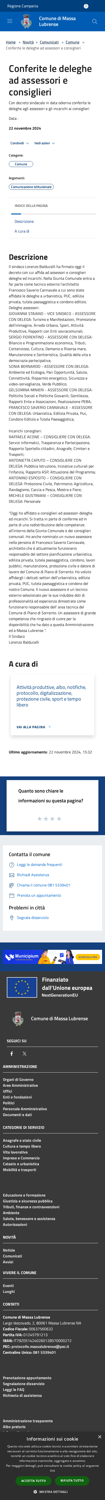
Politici (8, 1103)
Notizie (9, 1250)
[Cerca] (95, 21)
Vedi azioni (42, 143)
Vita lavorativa (15, 1152)
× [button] (99, 1437)
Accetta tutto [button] (33, 1481)
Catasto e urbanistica (21, 1164)
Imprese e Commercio (21, 1158)
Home (11, 42)
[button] (52, 1491)
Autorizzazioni (15, 1224)
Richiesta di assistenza (22, 1395)
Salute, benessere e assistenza (29, 1218)
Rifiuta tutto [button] (72, 1480)
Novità (28, 42)
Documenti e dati (17, 1115)
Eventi (8, 1285)
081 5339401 (44, 1352)
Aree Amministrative (20, 1085)
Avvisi (8, 1262)
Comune (72, 42)
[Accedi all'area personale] (86, 6)
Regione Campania (22, 6)
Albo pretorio (14, 1427)
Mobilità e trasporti (19, 1170)
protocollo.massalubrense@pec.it (40, 1346)
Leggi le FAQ (13, 1389)
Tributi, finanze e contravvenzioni (31, 1207)
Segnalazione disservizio (24, 1384)
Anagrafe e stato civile (22, 1140)
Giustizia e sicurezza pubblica (27, 1201)
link (52, 1470)
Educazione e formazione (24, 1195)
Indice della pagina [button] (31, 205)
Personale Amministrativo (25, 1109)
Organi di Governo (18, 1079)
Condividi (17, 143)
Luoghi (9, 1291)
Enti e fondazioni (17, 1097)
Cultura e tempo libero (22, 1146)
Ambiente (11, 1213)
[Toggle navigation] (10, 21)
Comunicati (49, 42)
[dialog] (52, 1466)
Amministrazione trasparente (28, 1421)
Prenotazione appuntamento (27, 1378)
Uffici (7, 1091)
